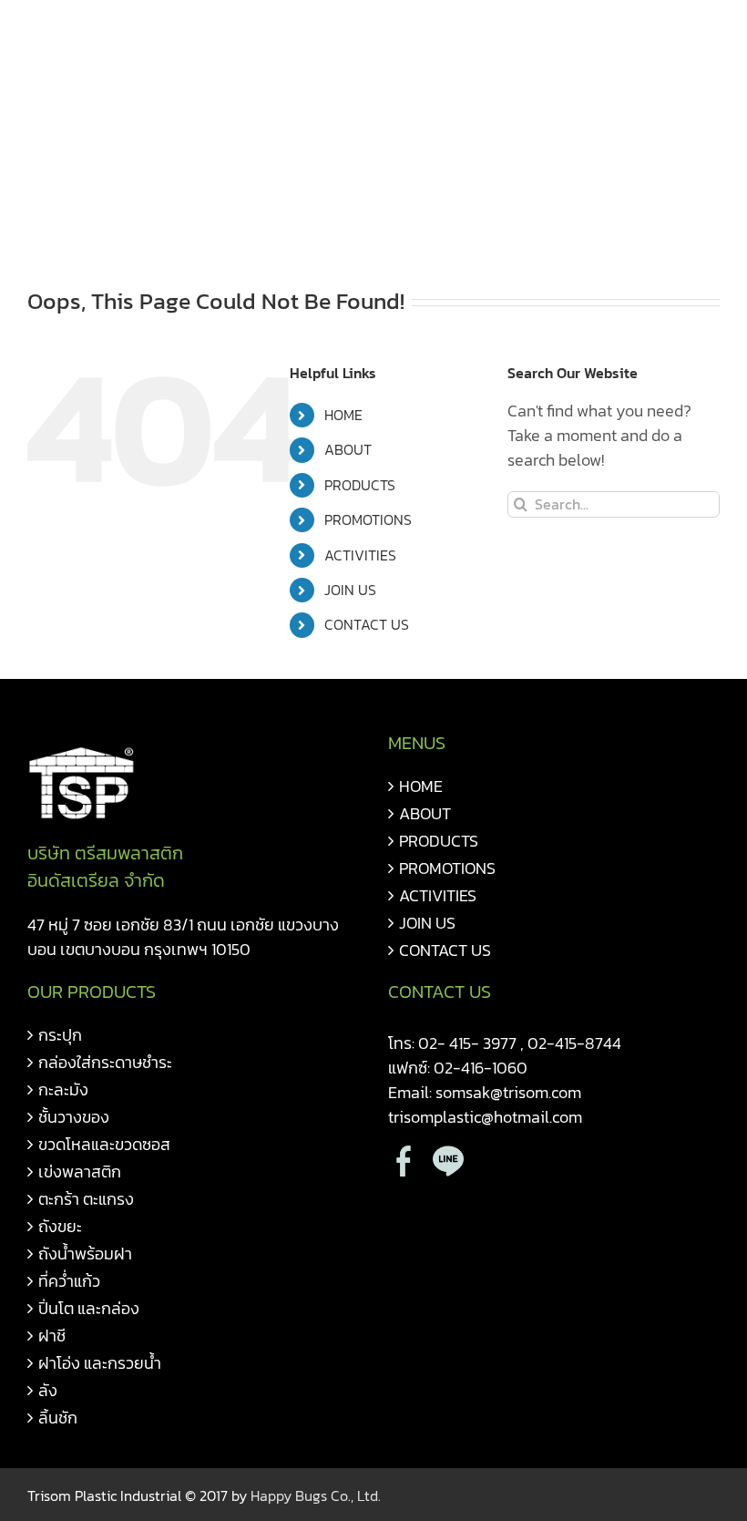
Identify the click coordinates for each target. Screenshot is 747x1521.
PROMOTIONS (368, 519)
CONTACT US (366, 624)
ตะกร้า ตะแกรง (86, 1199)
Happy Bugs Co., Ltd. (316, 1495)
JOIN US (350, 590)
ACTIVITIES (360, 555)
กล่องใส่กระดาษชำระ (105, 1062)
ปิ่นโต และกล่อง (88, 1308)
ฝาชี (52, 1335)
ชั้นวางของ (73, 1117)
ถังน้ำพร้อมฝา (85, 1253)
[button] (34, 196)
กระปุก (60, 1035)
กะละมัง (63, 1089)
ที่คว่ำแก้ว (69, 1281)
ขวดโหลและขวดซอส (104, 1144)
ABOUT (348, 449)
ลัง (47, 1390)
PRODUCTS (359, 485)
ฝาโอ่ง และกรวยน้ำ (99, 1363)
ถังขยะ (60, 1226)
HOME (343, 415)
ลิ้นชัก (57, 1417)
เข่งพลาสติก (79, 1171)
